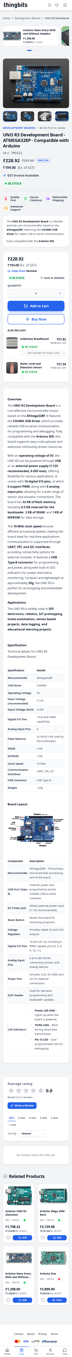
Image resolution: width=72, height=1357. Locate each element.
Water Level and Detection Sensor (31, 365)
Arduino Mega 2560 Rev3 (52, 1212)
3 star (43, 1118)
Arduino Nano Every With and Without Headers (18, 1275)
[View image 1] (10, 116)
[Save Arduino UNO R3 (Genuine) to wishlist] (8, 1238)
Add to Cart (39, 306)
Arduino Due (48, 1273)
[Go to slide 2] (34, 50)
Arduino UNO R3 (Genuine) (15, 1212)
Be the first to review (52, 128)
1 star (12, 1125)
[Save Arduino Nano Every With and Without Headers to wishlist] (8, 1300)
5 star (21, 1118)
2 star (54, 1118)
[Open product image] (36, 83)
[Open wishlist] (57, 5)
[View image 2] (27, 116)
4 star (32, 1118)
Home (6, 18)
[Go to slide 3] (38, 50)
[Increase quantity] (59, 293)
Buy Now (39, 319)
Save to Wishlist (54, 278)
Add (24, 1237)
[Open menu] (65, 5)
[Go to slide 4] (42, 50)
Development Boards (27, 18)
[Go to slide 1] (29, 50)
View (59, 1300)
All (11, 1118)
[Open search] (49, 5)
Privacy (42, 1334)
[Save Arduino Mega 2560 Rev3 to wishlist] (43, 1238)
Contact (18, 1334)
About (31, 1334)
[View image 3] (44, 116)
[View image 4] (62, 116)
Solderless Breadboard (34, 339)
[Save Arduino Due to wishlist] (43, 1300)
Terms (54, 1334)
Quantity (15, 285)
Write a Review (24, 1105)
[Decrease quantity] (12, 293)
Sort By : (13, 1133)
